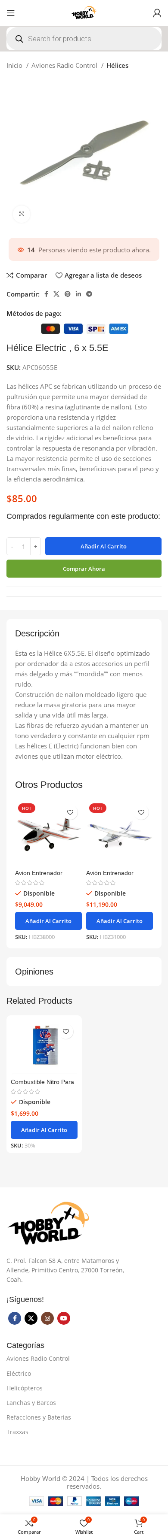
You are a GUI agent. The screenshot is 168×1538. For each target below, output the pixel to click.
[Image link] (49, 1223)
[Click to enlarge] (21, 214)
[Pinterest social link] (67, 294)
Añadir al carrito (104, 546)
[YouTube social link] (63, 1318)
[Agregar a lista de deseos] (70, 812)
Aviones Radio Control (65, 65)
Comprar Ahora (84, 568)
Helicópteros (24, 1388)
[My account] (157, 12)
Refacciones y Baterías (38, 1417)
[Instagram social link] (47, 1318)
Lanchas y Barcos (31, 1403)
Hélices (117, 65)
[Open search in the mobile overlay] (84, 38)
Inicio (15, 65)
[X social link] (56, 294)
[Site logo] (84, 12)
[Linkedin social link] (78, 294)
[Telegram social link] (89, 294)
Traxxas (17, 1432)
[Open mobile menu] (10, 12)
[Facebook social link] (46, 294)
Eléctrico (18, 1373)
